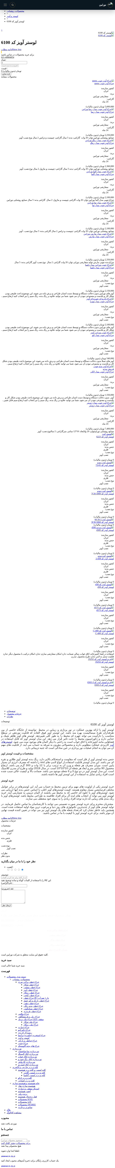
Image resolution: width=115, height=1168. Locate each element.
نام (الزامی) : (7, 883)
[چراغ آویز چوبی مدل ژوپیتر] (100, 403)
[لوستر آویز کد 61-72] (105, 462)
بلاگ (9, 1110)
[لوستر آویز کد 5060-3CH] (104, 519)
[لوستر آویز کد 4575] (104, 607)
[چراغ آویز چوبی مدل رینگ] (99, 140)
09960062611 (7, 925)
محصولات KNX (25, 1099)
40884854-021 (7, 920)
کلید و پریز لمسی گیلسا (34, 1075)
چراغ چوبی (23, 1043)
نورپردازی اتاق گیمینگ (28, 1054)
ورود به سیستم (8, 1156)
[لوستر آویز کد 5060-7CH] (105, 491)
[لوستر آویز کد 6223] (108, 434)
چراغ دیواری (23, 1027)
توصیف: (4, 875)
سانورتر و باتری (25, 1107)
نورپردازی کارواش (26, 1062)
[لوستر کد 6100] (106, 35)
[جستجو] (12, 5)
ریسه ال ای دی (25, 1032)
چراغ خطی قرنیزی (32, 1011)
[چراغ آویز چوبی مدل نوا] (100, 202)
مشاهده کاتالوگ (14, 1112)
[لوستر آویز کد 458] (104, 584)
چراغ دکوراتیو (24, 1030)
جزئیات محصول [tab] (14, 714)
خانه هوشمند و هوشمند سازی (25, 1083)
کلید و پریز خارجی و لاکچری (25, 1067)
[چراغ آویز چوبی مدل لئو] (102, 332)
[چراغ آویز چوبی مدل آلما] (100, 171)
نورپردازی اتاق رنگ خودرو (30, 1059)
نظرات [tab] (10, 716)
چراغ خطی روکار (57, 945)
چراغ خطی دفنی (31, 1003)
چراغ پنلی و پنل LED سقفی (31, 1019)
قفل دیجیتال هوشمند (27, 1096)
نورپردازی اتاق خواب (27, 1056)
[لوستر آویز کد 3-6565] (100, 682)
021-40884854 (7, 57)
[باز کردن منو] (5, 5)
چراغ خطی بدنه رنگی (33, 1006)
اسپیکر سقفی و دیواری (28, 1088)
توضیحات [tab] (11, 711)
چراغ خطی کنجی (31, 995)
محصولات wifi (24, 1102)
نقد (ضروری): (7, 888)
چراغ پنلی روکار (31, 1024)
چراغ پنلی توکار (31, 1022)
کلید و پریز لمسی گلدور (34, 1072)
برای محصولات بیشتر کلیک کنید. (16, 1143)
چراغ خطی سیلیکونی (33, 1008)
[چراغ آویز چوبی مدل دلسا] (99, 265)
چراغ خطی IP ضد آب (57, 950)
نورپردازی (16, 1048)
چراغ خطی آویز (31, 990)
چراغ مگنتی (23, 1014)
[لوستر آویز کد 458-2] (106, 556)
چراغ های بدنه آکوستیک (28, 1046)
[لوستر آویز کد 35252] (101, 659)
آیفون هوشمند (24, 1091)
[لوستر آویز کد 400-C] (103, 631)
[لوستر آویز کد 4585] (103, 527)
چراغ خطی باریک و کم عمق (36, 1000)
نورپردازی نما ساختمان (28, 1051)
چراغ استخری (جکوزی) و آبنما (31, 1035)
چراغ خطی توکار (57, 940)
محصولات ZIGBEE (27, 1104)
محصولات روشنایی (21, 979)
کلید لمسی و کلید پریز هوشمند (32, 1070)
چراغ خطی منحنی (57, 935)
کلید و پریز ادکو (25, 1078)
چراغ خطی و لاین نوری (57, 930)
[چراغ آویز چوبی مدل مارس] (99, 234)
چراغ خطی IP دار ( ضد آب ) (36, 998)
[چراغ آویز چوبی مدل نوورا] (100, 299)
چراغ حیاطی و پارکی (27, 1040)
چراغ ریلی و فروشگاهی (29, 1016)
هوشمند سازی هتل (26, 1086)
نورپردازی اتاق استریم (28, 1064)
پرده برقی (22, 1094)
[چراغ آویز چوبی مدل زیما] (98, 109)
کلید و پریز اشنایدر (26, 1080)
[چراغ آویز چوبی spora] (103, 81)
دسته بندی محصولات (16, 977)
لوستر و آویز (23, 1038)
